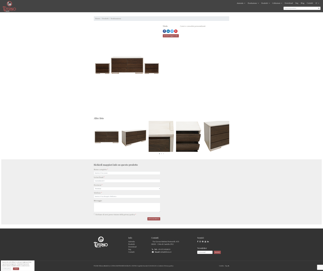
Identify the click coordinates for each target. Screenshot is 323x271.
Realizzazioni (116, 19)
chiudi (16, 268)
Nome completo (101, 169)
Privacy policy (168, 266)
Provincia (98, 185)
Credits (221, 266)
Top (226, 266)
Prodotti (264, 3)
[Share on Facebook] (164, 31)
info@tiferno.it (165, 252)
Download (289, 3)
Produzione (252, 3)
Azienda (240, 3)
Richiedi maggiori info (171, 36)
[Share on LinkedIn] (168, 31)
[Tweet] (172, 31)
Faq (296, 3)
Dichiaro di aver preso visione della (115, 215)
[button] (159, 154)
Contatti (310, 3)
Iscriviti (217, 252)
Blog (302, 3)
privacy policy (129, 215)
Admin (161, 266)
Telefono (98, 193)
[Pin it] (175, 31)
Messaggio (98, 201)
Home (97, 19)
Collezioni (276, 3)
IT (316, 3)
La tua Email (99, 177)
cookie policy (6, 268)
